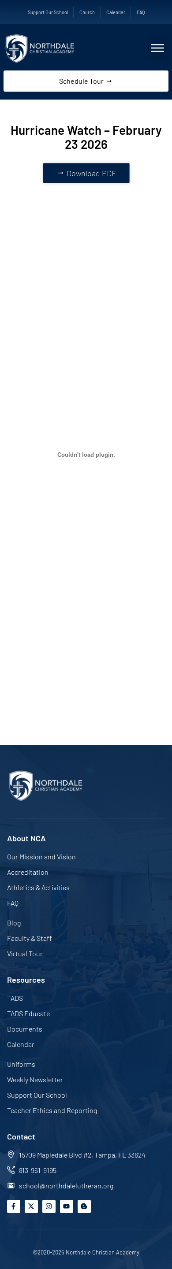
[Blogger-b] (84, 1206)
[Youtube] (66, 1206)
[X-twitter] (31, 1206)
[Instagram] (49, 1206)
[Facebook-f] (13, 1206)
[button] (157, 48)
